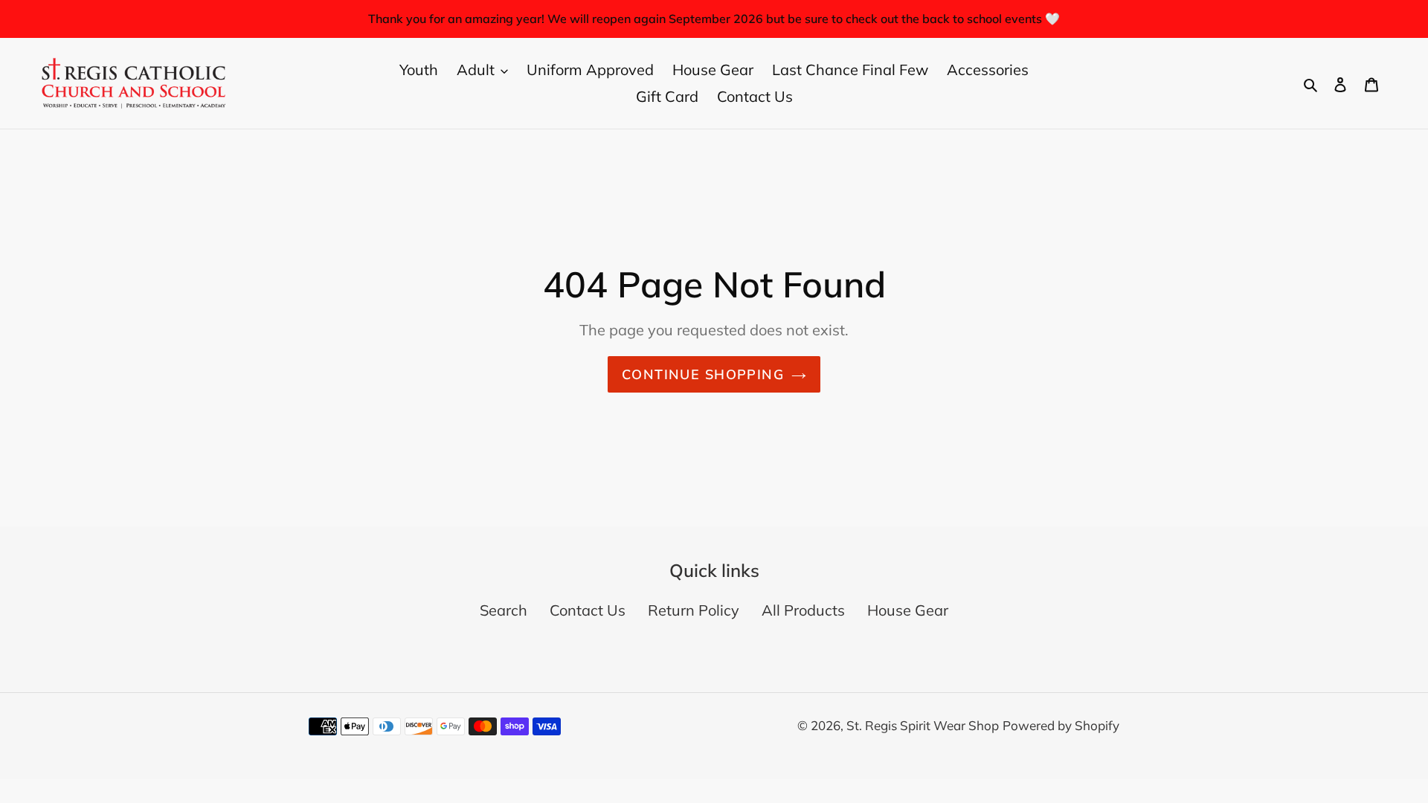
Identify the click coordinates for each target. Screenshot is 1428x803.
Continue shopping (703, 374)
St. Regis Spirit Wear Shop (922, 725)
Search (503, 610)
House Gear (907, 610)
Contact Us (587, 610)
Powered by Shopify (1061, 725)
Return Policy (693, 610)
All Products (803, 610)
